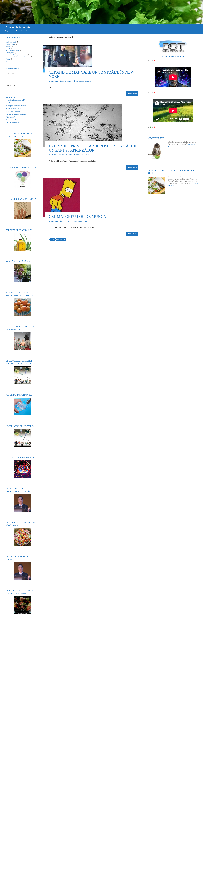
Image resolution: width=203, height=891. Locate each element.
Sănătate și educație (11, 120)
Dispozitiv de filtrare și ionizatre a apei (16, 55)
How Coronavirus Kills (12, 123)
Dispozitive (69, 27)
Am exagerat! (9, 53)
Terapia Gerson (10, 44)
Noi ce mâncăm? (10, 117)
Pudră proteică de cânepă (12, 50)
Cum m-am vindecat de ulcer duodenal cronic (18, 57)
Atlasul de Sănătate (18, 27)
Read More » (133, 93)
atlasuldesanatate (83, 81)
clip (52, 239)
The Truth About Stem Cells (22, 457)
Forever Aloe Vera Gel (19, 230)
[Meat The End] (158, 150)
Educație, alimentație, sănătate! (14, 108)
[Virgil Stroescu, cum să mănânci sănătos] (23, 605)
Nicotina (8, 59)
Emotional (53, 81)
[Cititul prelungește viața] (23, 210)
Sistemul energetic (11, 97)
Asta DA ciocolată (11, 42)
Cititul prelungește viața (21, 199)
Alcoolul (8, 48)
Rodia (7, 61)
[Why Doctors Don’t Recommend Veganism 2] (23, 307)
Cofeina (8, 46)
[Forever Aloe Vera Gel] (23, 242)
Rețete (36, 27)
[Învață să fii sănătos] (23, 273)
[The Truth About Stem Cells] (23, 469)
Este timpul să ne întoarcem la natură (16, 114)
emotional (61, 239)
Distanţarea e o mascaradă (13, 111)
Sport (89, 27)
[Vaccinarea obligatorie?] (23, 438)
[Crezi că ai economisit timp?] (23, 179)
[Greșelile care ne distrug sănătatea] (23, 537)
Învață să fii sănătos (18, 261)
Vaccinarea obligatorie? (20, 426)
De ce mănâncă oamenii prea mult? (15, 100)
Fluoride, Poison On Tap (19, 395)
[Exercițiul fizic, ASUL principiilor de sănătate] (23, 503)
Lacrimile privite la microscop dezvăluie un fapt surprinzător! (93, 148)
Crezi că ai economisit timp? (22, 168)
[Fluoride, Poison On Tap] (23, 406)
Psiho (80, 27)
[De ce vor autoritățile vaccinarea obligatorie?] (23, 375)
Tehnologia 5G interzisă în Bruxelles (16, 106)
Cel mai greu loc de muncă (77, 216)
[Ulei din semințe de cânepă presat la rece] (158, 185)
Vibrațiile (8, 103)
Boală (58, 27)
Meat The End (156, 138)
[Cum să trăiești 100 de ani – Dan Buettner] (23, 341)
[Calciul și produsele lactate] (23, 571)
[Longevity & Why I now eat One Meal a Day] (23, 148)
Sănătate (47, 27)
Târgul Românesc (100, 27)
